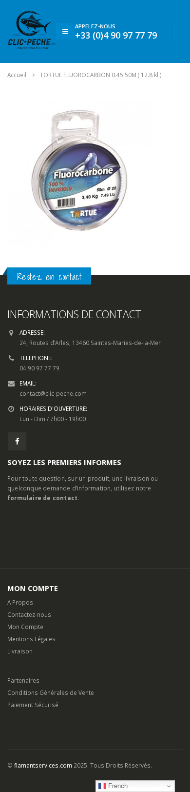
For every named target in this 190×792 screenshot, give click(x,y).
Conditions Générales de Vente (50, 692)
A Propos (20, 602)
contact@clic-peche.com (53, 393)
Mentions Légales (31, 639)
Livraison (20, 651)
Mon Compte (25, 626)
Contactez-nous (29, 614)
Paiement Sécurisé (32, 705)
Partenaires (23, 680)
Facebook (17, 441)
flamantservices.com (43, 765)
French (117, 786)
